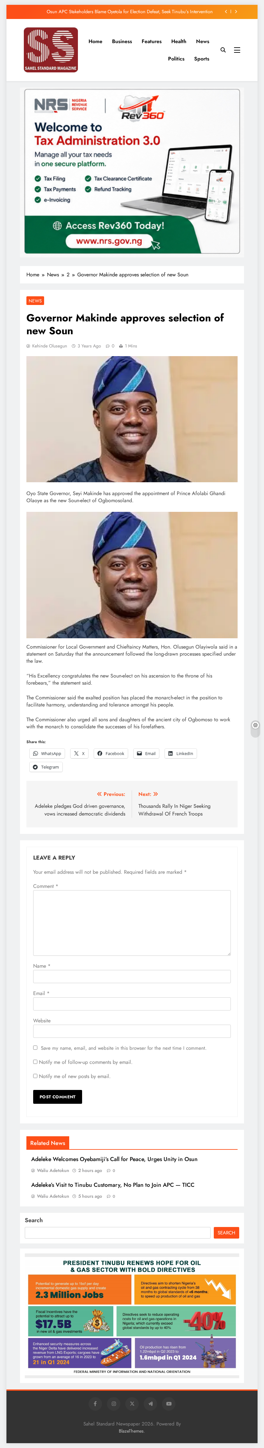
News (202, 41)
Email (41, 993)
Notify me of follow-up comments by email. (86, 1062)
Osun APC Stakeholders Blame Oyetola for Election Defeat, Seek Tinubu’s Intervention (130, 11)
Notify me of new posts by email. (75, 1076)
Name (42, 966)
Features (152, 41)
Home (95, 41)
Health (178, 41)
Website (42, 1020)
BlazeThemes (131, 1431)
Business (122, 41)
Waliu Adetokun (53, 1170)
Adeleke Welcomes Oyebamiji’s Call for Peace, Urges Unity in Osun (114, 1159)
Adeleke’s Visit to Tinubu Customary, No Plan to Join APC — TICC (112, 1185)
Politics (176, 58)
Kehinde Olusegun (49, 346)
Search (34, 1220)
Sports (201, 58)
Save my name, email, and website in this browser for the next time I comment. (124, 1048)
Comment (45, 886)
